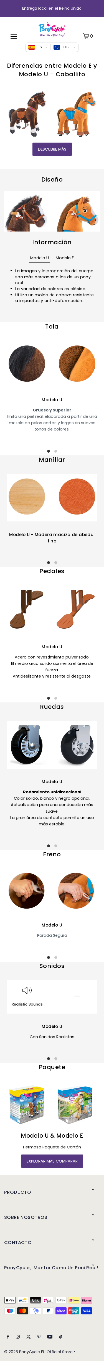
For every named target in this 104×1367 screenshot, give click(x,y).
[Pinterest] (38, 1337)
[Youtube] (50, 1337)
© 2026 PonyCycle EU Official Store (38, 1352)
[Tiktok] (60, 1337)
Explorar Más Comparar (52, 1161)
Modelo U (39, 258)
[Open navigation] (14, 36)
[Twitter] (28, 1337)
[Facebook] (8, 1337)
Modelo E (65, 258)
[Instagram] (18, 1337)
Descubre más (52, 149)
